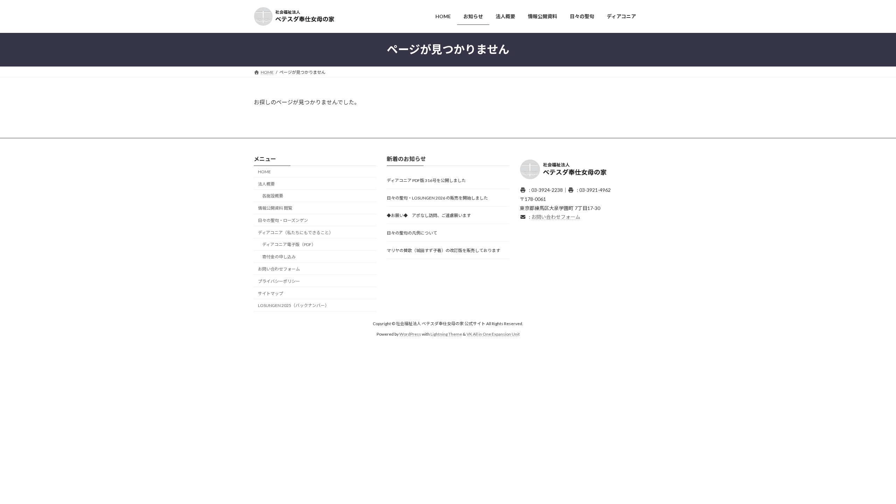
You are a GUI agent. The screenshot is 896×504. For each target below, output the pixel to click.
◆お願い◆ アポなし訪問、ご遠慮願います (429, 215)
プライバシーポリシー (279, 281)
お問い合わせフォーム (279, 269)
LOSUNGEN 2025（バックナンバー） (293, 305)
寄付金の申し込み (279, 256)
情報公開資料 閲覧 (275, 208)
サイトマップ (270, 293)
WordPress (410, 334)
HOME (264, 171)
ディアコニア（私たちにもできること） (295, 232)
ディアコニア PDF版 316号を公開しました (426, 180)
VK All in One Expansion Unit (493, 334)
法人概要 (266, 184)
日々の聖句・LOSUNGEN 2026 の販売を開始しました (437, 198)
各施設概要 (272, 196)
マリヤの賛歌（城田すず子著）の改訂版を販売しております (443, 250)
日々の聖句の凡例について (412, 233)
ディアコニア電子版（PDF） (289, 244)
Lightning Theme (446, 334)
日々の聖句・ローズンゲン (283, 220)
